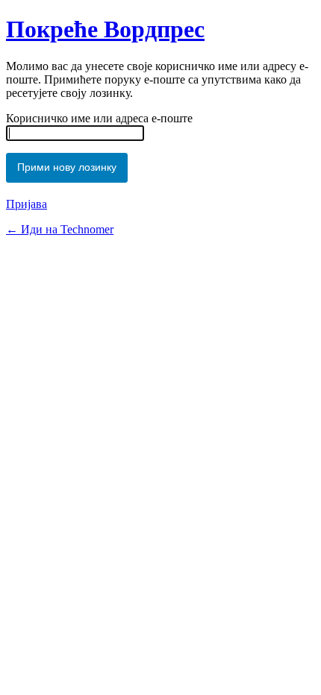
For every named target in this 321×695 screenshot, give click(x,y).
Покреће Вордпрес (105, 29)
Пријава (26, 204)
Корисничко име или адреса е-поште (99, 118)
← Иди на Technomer (59, 229)
